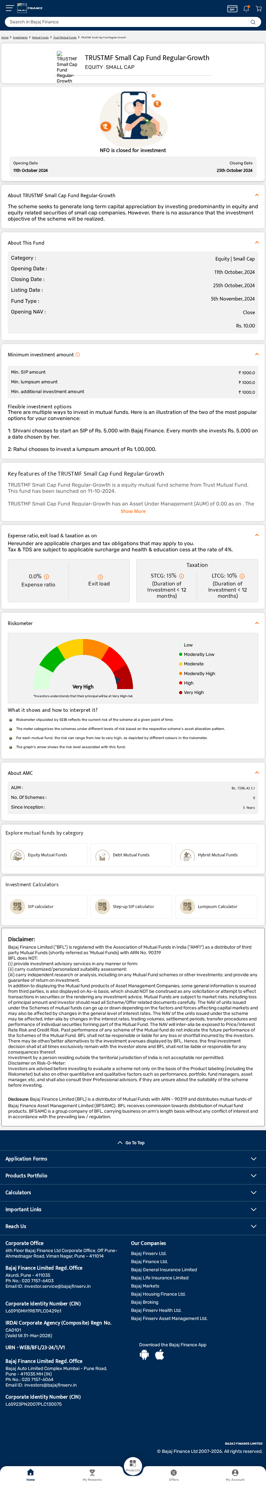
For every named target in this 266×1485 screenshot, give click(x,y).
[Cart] (258, 9)
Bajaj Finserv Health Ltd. (156, 1310)
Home (30, 1479)
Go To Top (135, 1142)
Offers (174, 1480)
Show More (133, 511)
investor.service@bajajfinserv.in (57, 1286)
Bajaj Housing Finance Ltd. (158, 1294)
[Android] (144, 1355)
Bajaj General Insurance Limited (164, 1270)
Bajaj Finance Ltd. (149, 1261)
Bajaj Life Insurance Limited (159, 1278)
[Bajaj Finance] (29, 8)
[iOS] (159, 1355)
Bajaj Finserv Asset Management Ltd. (169, 1318)
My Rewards (92, 1480)
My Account (235, 1480)
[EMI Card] (232, 8)
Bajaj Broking (144, 1302)
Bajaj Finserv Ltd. (149, 1253)
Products (133, 1470)
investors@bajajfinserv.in (50, 1385)
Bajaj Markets (145, 1286)
